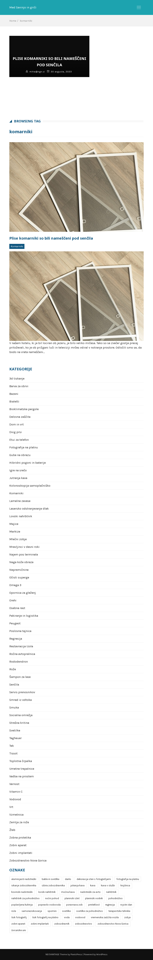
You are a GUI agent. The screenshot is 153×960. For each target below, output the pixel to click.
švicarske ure (18, 930)
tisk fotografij (19, 917)
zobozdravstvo (83, 923)
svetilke (66, 911)
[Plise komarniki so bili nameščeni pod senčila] (76, 187)
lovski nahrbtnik (47, 892)
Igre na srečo (18, 470)
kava (92, 885)
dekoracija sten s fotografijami (94, 879)
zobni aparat (18, 923)
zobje (127, 917)
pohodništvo (115, 898)
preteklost (94, 904)
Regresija (15, 638)
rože (13, 911)
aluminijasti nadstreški (23, 879)
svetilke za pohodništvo (89, 911)
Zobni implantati (20, 853)
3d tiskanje (16, 378)
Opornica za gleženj (22, 592)
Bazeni (13, 394)
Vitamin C (16, 791)
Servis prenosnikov (22, 692)
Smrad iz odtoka (20, 700)
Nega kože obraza (21, 562)
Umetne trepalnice (21, 768)
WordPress (101, 954)
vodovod (80, 917)
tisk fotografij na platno (45, 917)
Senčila (14, 684)
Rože (12, 669)
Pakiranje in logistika (23, 615)
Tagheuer (15, 738)
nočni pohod (52, 898)
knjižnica (125, 885)
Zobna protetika (20, 837)
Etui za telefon (19, 439)
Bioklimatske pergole (24, 409)
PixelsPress (76, 954)
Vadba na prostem (21, 776)
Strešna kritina (19, 723)
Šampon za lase (20, 677)
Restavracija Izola (21, 646)
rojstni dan (126, 904)
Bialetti (14, 401)
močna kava (68, 892)
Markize (14, 531)
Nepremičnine (19, 570)
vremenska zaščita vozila (105, 917)
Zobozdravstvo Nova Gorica (27, 860)
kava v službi (108, 885)
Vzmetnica (16, 814)
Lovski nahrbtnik (20, 516)
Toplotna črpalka (20, 761)
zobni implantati (40, 923)
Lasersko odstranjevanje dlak (29, 508)
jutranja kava (77, 885)
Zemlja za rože (19, 822)
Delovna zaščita (19, 417)
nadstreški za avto (90, 892)
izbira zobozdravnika (53, 885)
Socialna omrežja (20, 715)
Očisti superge (19, 577)
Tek (11, 745)
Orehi (12, 600)
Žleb (12, 830)
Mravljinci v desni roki (24, 547)
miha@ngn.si (37, 71)
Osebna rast (17, 608)
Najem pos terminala (23, 554)
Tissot (13, 753)
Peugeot (15, 623)
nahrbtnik (111, 892)
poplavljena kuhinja (22, 904)
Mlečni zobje (18, 539)
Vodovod (15, 799)
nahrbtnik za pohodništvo (25, 898)
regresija (110, 904)
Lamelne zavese (19, 501)
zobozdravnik (61, 923)
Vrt (11, 807)
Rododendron (18, 661)
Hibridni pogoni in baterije (27, 462)
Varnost (14, 784)
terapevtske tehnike (119, 911)
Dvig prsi (15, 432)
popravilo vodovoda (49, 904)
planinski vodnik (94, 898)
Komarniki (17, 246)
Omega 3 (15, 585)
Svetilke (14, 730)
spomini (52, 911)
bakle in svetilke (50, 879)
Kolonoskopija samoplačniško (29, 485)
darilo (68, 879)
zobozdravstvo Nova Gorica (113, 923)
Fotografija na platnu (23, 447)
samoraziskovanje (32, 911)
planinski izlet (72, 898)
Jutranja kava (18, 478)
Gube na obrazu (20, 455)
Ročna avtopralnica (22, 654)
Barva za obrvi (18, 386)
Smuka (14, 707)
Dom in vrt (16, 424)
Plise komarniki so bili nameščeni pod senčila (51, 238)
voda (67, 917)
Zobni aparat (17, 845)
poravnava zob (74, 904)
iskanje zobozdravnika (23, 885)
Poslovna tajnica (20, 631)
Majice (13, 524)
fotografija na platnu (127, 879)
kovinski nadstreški (22, 892)
